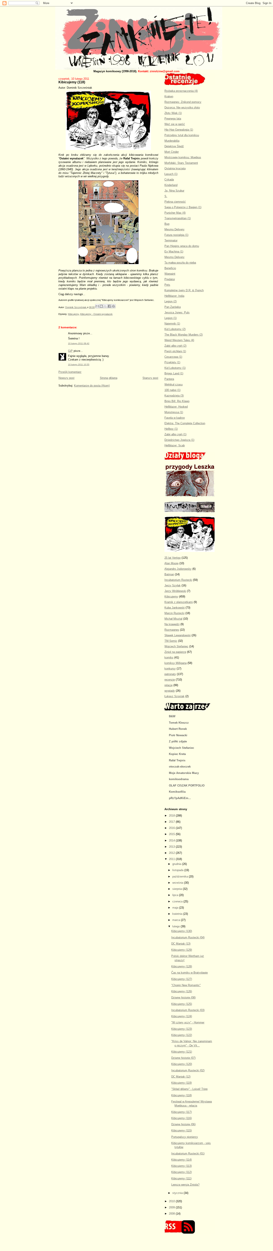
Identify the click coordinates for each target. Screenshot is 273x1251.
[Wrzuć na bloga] (101, 306)
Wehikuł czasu (173, 384)
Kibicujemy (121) (181, 1051)
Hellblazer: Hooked (176, 406)
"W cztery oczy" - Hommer (187, 1022)
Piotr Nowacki (178, 735)
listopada (178, 870)
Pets (167, 284)
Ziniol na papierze (175, 652)
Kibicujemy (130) (181, 931)
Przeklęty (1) (172, 362)
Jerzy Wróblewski (175, 591)
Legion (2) (170, 301)
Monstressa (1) (173, 412)
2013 (172, 846)
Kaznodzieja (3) (174, 395)
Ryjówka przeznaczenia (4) (181, 90)
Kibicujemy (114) (181, 1159)
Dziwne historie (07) (183, 1057)
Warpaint (169, 273)
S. (165, 196)
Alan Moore (171, 563)
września (178, 882)
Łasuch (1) (170, 174)
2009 (172, 1207)
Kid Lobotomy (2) (175, 329)
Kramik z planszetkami (178, 602)
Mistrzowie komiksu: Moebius (182, 157)
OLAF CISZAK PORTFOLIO (187, 785)
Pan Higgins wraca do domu (181, 246)
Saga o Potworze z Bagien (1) (182, 207)
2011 (172, 859)
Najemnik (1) (172, 323)
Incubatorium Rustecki (178, 579)
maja (175, 907)
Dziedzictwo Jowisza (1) (179, 440)
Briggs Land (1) (173, 373)
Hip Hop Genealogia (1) (178, 129)
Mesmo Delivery (174, 229)
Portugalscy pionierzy (184, 1136)
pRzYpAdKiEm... (180, 798)
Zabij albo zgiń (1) (175, 434)
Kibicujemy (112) (181, 1172)
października (180, 876)
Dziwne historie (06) (183, 1124)
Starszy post (150, 377)
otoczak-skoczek (180, 766)
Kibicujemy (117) (181, 1112)
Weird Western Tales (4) (179, 340)
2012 (172, 852)
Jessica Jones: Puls (177, 312)
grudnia (177, 864)
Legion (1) (170, 318)
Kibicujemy (73, 314)
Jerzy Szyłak (172, 585)
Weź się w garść (174, 124)
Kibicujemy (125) (181, 1004)
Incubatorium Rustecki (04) (188, 937)
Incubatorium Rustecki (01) (188, 1153)
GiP (70, 350)
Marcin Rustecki (174, 613)
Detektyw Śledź (174, 146)
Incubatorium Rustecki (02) (188, 1070)
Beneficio (170, 268)
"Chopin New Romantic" (186, 985)
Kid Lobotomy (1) (175, 367)
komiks (168, 657)
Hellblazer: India (174, 295)
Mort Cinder (171, 151)
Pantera (169, 379)
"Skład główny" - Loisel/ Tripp (189, 1089)
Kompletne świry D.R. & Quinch (184, 290)
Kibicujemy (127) (181, 979)
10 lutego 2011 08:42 (78, 343)
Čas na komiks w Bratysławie (189, 972)
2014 (172, 840)
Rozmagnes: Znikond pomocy (182, 102)
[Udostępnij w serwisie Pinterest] (113, 306)
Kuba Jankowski (174, 607)
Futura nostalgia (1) (176, 235)
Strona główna (108, 377)
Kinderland (170, 185)
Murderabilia (171, 140)
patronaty (170, 674)
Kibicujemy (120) (181, 1064)
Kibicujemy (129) (181, 949)
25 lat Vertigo (172, 557)
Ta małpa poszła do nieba (180, 262)
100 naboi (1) (172, 390)
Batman (169, 574)
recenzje (169, 679)
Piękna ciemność (175, 201)
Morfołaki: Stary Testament (181, 162)
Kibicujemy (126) (181, 991)
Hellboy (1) (171, 428)
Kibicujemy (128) (181, 966)
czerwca (177, 901)
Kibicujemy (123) (181, 1028)
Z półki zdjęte (178, 741)
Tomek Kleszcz (179, 722)
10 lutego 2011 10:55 (78, 364)
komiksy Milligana (175, 663)
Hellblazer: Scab (174, 445)
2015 (172, 834)
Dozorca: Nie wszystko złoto (182, 107)
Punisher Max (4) (175, 212)
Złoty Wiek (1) (173, 113)
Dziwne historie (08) (183, 997)
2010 (172, 1201)
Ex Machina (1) (173, 251)
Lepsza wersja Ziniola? (185, 1184)
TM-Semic (170, 640)
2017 (172, 821)
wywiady (169, 690)
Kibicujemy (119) (181, 1082)
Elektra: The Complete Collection (184, 423)
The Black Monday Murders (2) (183, 334)
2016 (172, 828)
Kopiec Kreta (177, 754)
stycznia (178, 1193)
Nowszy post (66, 377)
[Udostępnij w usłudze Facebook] (109, 306)
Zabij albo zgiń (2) (175, 345)
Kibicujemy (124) (181, 1016)
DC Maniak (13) (180, 943)
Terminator (170, 240)
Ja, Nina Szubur (174, 190)
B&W (172, 716)
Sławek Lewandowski (177, 635)
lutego (176, 926)
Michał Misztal (173, 618)
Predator (169, 279)
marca (176, 920)
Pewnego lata (172, 118)
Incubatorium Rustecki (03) (188, 1010)
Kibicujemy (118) (181, 1095)
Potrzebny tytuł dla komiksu (181, 135)
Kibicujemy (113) (181, 1165)
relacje (168, 685)
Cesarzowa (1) (173, 356)
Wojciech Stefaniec (176, 646)
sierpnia (177, 888)
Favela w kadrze (174, 417)
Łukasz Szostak (174, 696)
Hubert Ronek (178, 728)
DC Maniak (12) (180, 1076)
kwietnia (177, 913)
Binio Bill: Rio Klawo (176, 401)
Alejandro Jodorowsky (178, 568)
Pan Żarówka (172, 307)
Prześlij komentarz (69, 372)
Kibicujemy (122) (181, 1035)
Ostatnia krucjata (175, 168)
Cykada (169, 179)
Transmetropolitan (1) (177, 218)
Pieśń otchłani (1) (175, 351)
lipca (175, 895)
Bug (166, 223)
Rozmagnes (171, 629)
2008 (172, 1213)
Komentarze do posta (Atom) (92, 385)
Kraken (168, 96)
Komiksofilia (177, 791)
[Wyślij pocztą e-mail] (97, 306)
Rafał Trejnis (177, 760)
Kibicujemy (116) (181, 1118)
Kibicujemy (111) (181, 1178)
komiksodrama (179, 779)
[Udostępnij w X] (105, 306)
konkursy (170, 668)
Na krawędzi (172, 624)
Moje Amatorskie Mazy (184, 773)
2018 (172, 815)
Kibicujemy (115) (181, 1130)
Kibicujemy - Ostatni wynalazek (96, 314)
